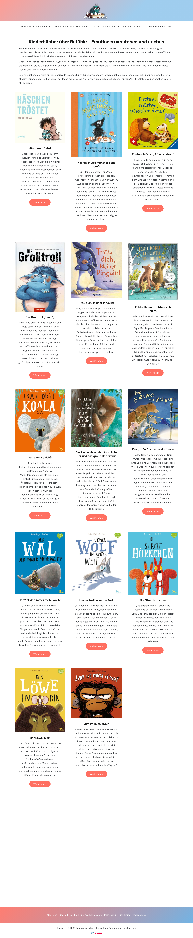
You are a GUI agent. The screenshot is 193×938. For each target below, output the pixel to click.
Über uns (52, 914)
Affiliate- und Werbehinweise (86, 914)
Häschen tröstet (40, 148)
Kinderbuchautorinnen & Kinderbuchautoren (117, 26)
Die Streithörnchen (153, 600)
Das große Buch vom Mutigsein (153, 449)
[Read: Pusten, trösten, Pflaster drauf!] (153, 120)
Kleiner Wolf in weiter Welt (96, 600)
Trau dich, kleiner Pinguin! (96, 303)
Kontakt (63, 914)
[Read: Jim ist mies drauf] (96, 692)
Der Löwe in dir (40, 738)
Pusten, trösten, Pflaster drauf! (153, 154)
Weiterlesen (39, 203)
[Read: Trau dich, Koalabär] (40, 420)
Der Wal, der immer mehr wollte (40, 600)
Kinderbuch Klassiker (160, 26)
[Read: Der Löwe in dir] (40, 699)
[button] (48, 26)
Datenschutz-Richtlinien (117, 914)
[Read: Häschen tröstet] (40, 117)
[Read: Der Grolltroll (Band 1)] (40, 276)
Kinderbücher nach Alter (34, 26)
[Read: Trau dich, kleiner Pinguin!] (96, 269)
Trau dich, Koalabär (40, 457)
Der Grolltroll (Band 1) (40, 317)
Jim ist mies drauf (96, 724)
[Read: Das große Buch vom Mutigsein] (153, 416)
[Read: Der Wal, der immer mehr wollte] (40, 562)
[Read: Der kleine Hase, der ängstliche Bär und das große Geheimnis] (96, 417)
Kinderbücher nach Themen (70, 26)
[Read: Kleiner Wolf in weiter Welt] (96, 562)
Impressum (139, 914)
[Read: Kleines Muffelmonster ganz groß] (96, 124)
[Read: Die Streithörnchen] (153, 562)
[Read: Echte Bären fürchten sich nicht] (153, 271)
